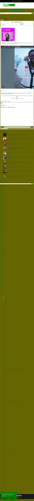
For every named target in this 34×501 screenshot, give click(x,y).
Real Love (4, 459)
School (4, 465)
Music (4, 295)
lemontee (4, 417)
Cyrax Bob (4, 353)
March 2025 (1, 203)
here (16, 97)
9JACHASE (2, 180)
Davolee (4, 355)
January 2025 (1, 205)
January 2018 (1, 282)
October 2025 (1, 196)
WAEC (4, 486)
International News (5, 406)
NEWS (21, 9)
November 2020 (2, 252)
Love (4, 419)
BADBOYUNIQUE (5, 329)
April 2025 (1, 202)
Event (4, 375)
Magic (4, 422)
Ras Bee (4, 456)
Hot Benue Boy (5, 397)
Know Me (4, 412)
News (4, 445)
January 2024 (1, 216)
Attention (4, 323)
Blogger (21, 129)
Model (4, 429)
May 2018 (1, 278)
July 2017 (1, 284)
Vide (3, 482)
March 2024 (1, 214)
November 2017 (2, 283)
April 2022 (1, 236)
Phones (4, 454)
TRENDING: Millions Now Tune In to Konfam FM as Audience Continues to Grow (16, 175)
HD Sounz (4, 392)
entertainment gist (5, 371)
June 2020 (1, 257)
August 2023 (1, 221)
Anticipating (4, 316)
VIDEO (13, 10)
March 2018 (1, 280)
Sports (4, 470)
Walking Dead (5, 487)
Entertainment (5, 370)
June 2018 (1, 277)
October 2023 (1, 219)
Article (4, 318)
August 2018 (1, 275)
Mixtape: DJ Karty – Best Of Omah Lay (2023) (12, 142)
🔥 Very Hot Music (5, 301)
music (4, 439)
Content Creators (5, 349)
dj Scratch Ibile (5, 364)
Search (33, 13)
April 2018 (1, 279)
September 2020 (2, 254)
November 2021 (2, 241)
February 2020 (2, 261)
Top (3, 477)
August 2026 (1, 187)
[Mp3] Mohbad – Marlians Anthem (11, 133)
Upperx (4, 481)
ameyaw (4, 312)
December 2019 (2, 263)
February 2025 (2, 204)
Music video (4, 443)
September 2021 (2, 243)
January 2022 (1, 239)
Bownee (4, 337)
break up (4, 338)
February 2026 (2, 192)
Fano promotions (5, 377)
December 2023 (2, 217)
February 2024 (2, 215)
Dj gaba (4, 360)
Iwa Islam (4, 408)
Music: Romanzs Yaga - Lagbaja (7, 444)
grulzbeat (4, 391)
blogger (4, 334)
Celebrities (4, 344)
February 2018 (2, 281)
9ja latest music (5, 302)
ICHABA (4, 402)
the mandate (5, 476)
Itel (3, 407)
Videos (4, 485)
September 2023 (2, 220)
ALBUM (19, 9)
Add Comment (21, 24)
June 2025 (1, 200)
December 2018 (2, 271)
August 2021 (1, 244)
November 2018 (2, 272)
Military (4, 427)
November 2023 (2, 218)
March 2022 (1, 237)
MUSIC (15, 9)
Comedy (4, 348)
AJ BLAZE (4, 307)
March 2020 (1, 260)
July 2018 (1, 276)
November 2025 (2, 195)
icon (3, 403)
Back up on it (5, 328)
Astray (4, 322)
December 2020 (2, 251)
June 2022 (1, 234)
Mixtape (4, 428)
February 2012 (2, 290)
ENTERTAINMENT (16, 10)
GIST (17, 9)
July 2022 (1, 233)
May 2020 (1, 258)
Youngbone (4, 488)
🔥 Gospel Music (5, 300)
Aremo (4, 317)
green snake (5, 390)
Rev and (4, 464)
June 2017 (1, 285)
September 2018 (2, 274)
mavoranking (5, 423)
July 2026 (1, 188)
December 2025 (2, 194)
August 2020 (1, 255)
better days (4, 332)
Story (4, 471)
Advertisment (5, 306)
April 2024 (1, 213)
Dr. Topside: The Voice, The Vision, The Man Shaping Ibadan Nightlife (15, 147)
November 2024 (2, 207)
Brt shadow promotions (6, 340)
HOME (12, 9)
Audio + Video (5, 327)
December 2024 (2, 206)
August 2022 (1, 232)
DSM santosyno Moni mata (6, 365)
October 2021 (1, 242)
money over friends (5, 433)
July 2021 (1, 245)
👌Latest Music (5, 296)
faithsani (4, 376)
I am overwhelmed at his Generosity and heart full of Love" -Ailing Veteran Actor (13, 401)
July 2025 (1, 199)
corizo (4, 350)
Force (4, 381)
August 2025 (1, 198)
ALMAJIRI (4, 311)
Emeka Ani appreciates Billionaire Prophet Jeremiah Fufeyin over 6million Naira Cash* (14, 369)
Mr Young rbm (5, 438)
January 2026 (1, 193)
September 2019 (2, 265)
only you (4, 450)
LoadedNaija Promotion (6, 418)
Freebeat (4, 382)
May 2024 (1, 212)
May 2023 (1, 224)
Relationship (4, 461)
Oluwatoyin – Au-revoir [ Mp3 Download (8, 449)
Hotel (4, 398)
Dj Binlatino (4, 359)
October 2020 (1, 253)
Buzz (4, 343)
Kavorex (4, 411)
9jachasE (20, 497)
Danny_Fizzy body (5, 354)
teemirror (4, 475)
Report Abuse (2, 491)
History (4, 396)
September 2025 (2, 197)
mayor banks (5, 424)
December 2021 (2, 240)
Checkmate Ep (5, 345)
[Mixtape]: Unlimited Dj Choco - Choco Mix (12, 138)
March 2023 (1, 226)
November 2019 (2, 264)
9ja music (4, 303)
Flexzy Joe (4, 380)
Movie (4, 435)
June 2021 (1, 246)
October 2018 (1, 273)
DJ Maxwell (4, 361)
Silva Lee (4, 466)
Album (4, 308)
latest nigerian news (5, 414)
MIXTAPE (21, 10)
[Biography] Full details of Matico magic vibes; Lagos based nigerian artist (16, 156)
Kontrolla (4, 413)
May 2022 (1, 235)
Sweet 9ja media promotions (6, 472)
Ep (3, 374)
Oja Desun (4, 448)
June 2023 (1, 223)
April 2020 (1, 259)
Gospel (4, 387)
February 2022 (2, 238)
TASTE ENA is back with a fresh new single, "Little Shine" (14, 170)
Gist (3, 386)
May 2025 (1, 201)
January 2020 (1, 262)
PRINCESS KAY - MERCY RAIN (10, 161)
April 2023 (1, 225)
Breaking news (5, 339)
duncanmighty (5, 366)
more (4, 434)
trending (4, 480)
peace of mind (5, 451)
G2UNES (4, 385)
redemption (4, 460)
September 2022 (2, 231)
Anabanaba (4, 313)
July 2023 (1, 222)
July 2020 (1, 256)
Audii (4, 324)
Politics (4, 455)
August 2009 (1, 291)
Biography (4, 333)
